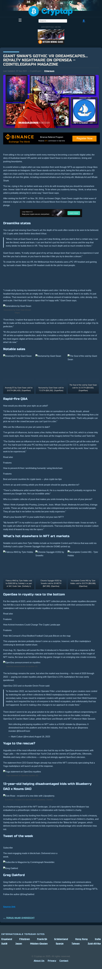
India (98, 939)
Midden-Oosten (39, 943)
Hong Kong (81, 939)
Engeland (6, 939)
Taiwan (76, 943)
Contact (64, 960)
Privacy (52, 960)
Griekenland (61, 939)
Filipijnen (24, 939)
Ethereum (49, 71)
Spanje (59, 943)
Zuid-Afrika (94, 943)
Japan (18, 943)
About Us (39, 960)
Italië (4, 943)
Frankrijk (42, 939)
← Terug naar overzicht (19, 918)
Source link (9, 906)
